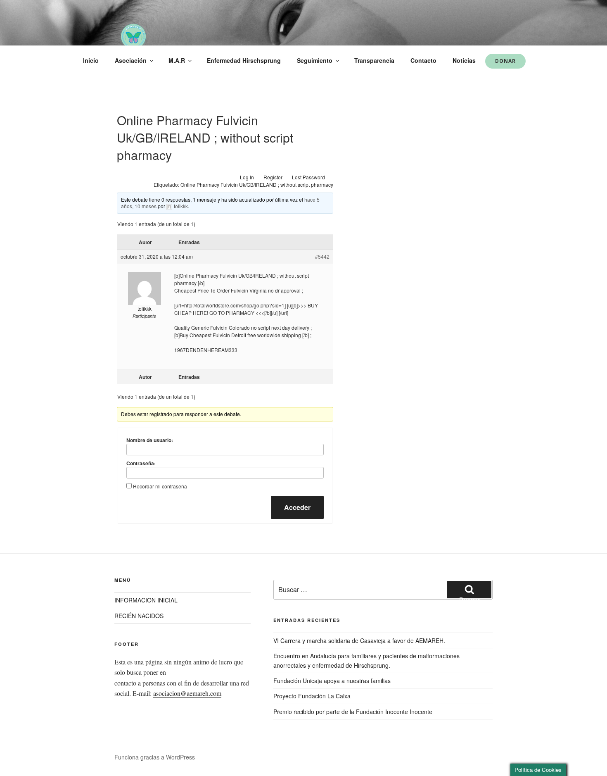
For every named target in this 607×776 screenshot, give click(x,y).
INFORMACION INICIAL (146, 600)
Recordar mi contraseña (160, 486)
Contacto (423, 60)
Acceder (297, 507)
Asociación (131, 60)
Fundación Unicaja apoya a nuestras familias (332, 680)
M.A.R (176, 60)
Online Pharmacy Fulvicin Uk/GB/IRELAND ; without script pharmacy (256, 184)
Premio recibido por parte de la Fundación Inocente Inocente (352, 711)
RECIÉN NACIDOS (139, 616)
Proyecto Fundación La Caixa (312, 696)
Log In (247, 177)
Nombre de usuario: (149, 440)
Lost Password (308, 177)
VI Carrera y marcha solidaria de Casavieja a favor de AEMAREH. (359, 640)
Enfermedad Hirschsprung (244, 60)
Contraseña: (141, 463)
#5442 (322, 256)
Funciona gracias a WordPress (154, 757)
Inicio (91, 60)
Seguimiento (314, 60)
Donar (505, 60)
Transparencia (374, 60)
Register (272, 177)
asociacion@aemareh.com (187, 693)
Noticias (464, 60)
